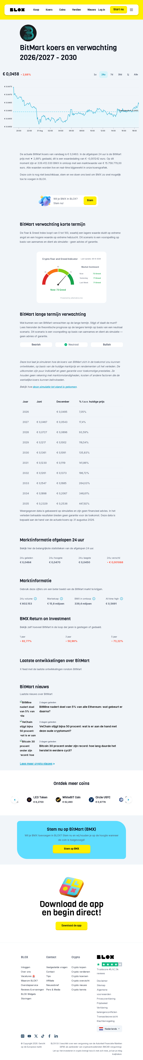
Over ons (26, 971)
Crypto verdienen (81, 971)
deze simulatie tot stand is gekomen (55, 386)
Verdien (76, 9)
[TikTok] (42, 1036)
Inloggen (25, 967)
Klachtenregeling (106, 1021)
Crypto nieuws (79, 985)
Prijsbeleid (102, 1003)
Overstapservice (29, 985)
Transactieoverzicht (107, 1016)
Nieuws (92, 9)
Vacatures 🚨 (28, 976)
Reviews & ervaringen (32, 989)
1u (95, 74)
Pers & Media (53, 989)
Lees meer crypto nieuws (36, 763)
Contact (51, 957)
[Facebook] (49, 1036)
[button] (33, 960)
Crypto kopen (79, 967)
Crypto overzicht (80, 980)
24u (103, 74)
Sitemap (101, 985)
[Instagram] (22, 1036)
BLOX (24, 957)
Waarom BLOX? (29, 980)
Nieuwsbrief (52, 985)
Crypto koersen (80, 976)
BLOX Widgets (28, 994)
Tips (48, 976)
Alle (136, 74)
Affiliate (50, 980)
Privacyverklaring (106, 998)
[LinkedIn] (56, 1036)
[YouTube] (29, 1036)
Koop (36, 9)
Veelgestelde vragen (56, 967)
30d (120, 74)
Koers (49, 9)
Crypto (76, 957)
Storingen (26, 998)
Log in (101, 9)
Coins (62, 9)
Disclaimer (102, 980)
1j (128, 74)
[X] (36, 1036)
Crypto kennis (79, 989)
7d (111, 74)
